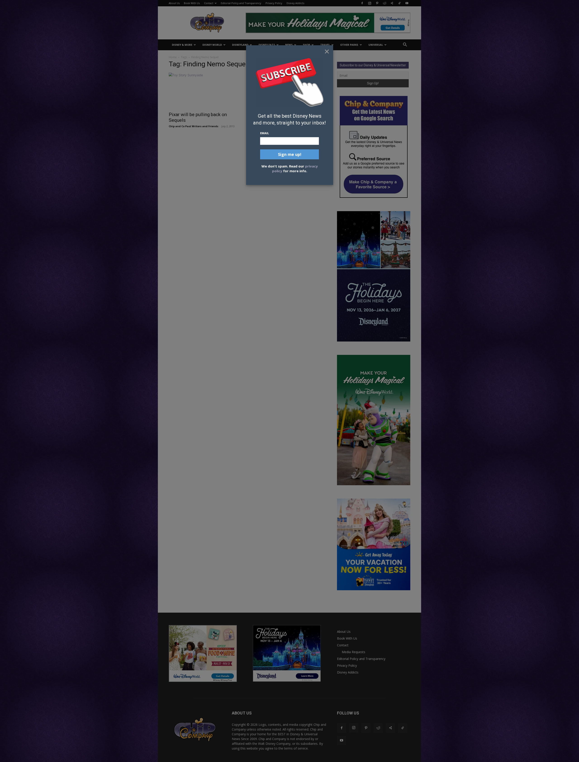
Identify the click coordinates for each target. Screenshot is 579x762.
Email (264, 133)
